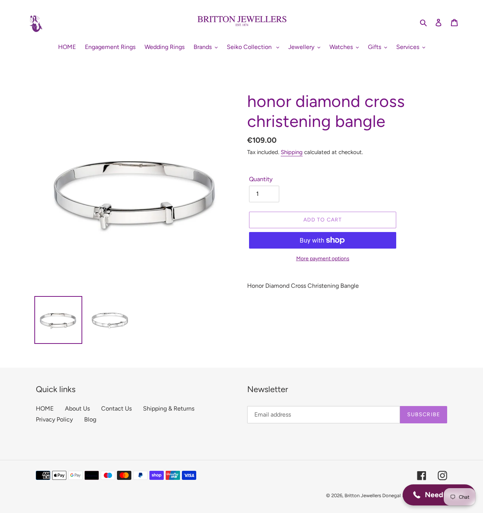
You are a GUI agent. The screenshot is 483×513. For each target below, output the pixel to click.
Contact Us (116, 408)
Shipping (292, 152)
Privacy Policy (54, 419)
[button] (439, 494)
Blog (90, 419)
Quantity (260, 179)
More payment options (322, 258)
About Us (77, 408)
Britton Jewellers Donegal (373, 495)
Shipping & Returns (168, 408)
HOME (45, 408)
